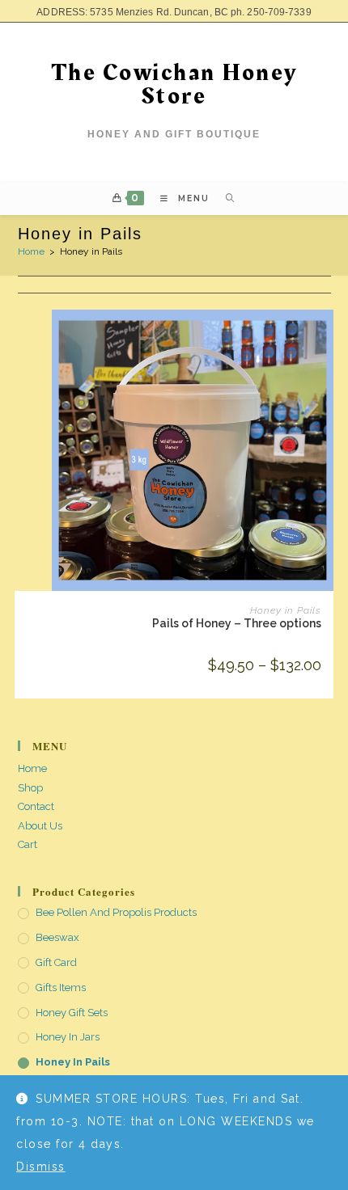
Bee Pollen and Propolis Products (116, 912)
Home (31, 251)
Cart (27, 844)
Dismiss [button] (41, 1166)
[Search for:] (225, 198)
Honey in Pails (285, 610)
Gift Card (56, 962)
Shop (30, 788)
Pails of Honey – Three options (236, 623)
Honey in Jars (68, 1037)
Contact (36, 806)
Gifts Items (61, 987)
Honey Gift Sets (72, 1012)
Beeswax (57, 937)
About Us (40, 826)
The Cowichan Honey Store (174, 84)
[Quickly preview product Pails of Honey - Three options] (325, 338)
